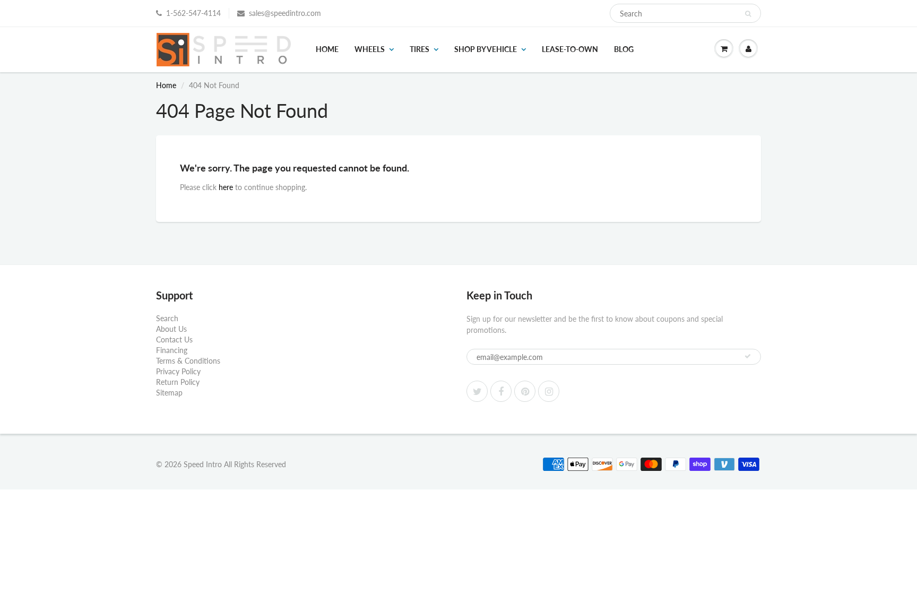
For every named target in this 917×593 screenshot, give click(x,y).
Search (167, 318)
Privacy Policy (178, 371)
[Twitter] (477, 391)
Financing (171, 350)
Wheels (369, 49)
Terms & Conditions (188, 360)
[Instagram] (548, 391)
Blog (624, 49)
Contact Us (174, 339)
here (226, 187)
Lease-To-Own (570, 49)
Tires (419, 49)
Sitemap (169, 392)
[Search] (748, 13)
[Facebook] (501, 391)
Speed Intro (203, 464)
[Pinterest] (524, 391)
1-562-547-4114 (193, 13)
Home (327, 49)
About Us (171, 328)
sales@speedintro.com (285, 13)
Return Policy (178, 381)
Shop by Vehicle (485, 49)
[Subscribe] (747, 356)
